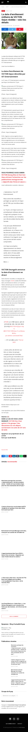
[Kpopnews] (14, 2)
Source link (4, 450)
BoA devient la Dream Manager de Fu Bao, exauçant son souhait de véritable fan (13, 531)
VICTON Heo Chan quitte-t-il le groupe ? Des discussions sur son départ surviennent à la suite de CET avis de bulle (13, 425)
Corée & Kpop (21, 727)
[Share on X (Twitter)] (12, 29)
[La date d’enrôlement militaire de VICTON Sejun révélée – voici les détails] (14, 41)
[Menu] (2, 2)
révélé (12, 281)
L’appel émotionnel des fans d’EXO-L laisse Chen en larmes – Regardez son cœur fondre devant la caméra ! (12, 555)
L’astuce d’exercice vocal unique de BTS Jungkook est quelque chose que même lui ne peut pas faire (13, 508)
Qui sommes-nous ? (11, 723)
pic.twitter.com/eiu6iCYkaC (14, 335)
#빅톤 (6, 322)
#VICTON (13, 326)
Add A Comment (14, 616)
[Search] (26, 2)
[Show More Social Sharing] (25, 29)
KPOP (3, 10)
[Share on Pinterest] (19, 29)
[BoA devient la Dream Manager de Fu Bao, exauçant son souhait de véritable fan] (14, 522)
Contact (19, 723)
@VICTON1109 (8, 331)
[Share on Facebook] (5, 29)
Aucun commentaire (7, 25)
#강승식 (18, 326)
